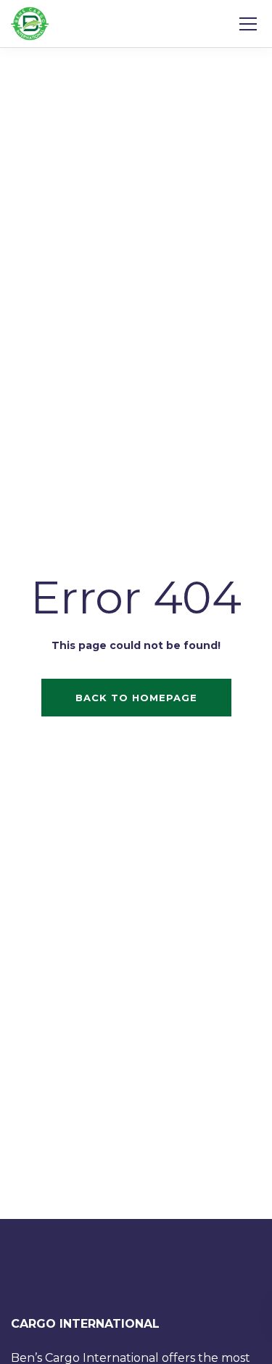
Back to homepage (136, 697)
